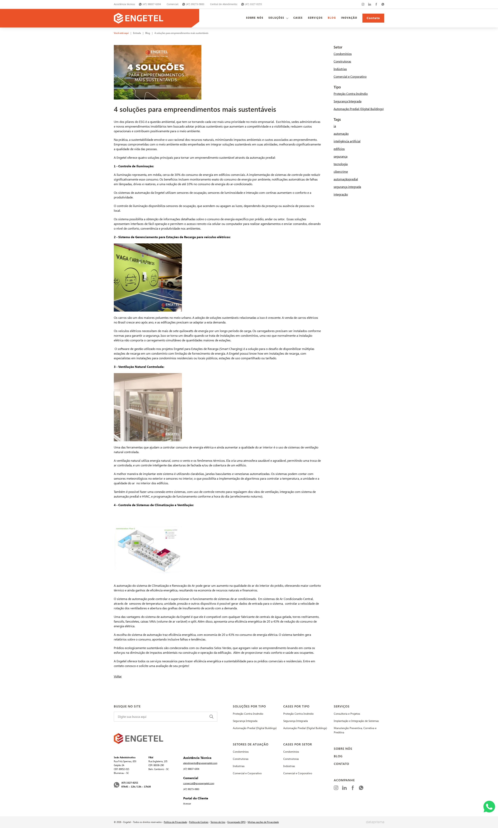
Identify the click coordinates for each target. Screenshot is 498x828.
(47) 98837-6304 (152, 4)
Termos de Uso (217, 822)
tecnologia (341, 164)
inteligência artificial (347, 141)
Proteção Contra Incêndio (351, 94)
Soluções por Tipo (249, 706)
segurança (340, 156)
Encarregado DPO (236, 822)
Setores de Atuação (250, 744)
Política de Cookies (198, 822)
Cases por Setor (297, 744)
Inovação (349, 17)
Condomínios (343, 54)
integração (341, 194)
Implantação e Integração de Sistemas (356, 721)
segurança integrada (347, 187)
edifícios (339, 149)
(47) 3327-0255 (253, 4)
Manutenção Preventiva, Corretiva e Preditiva (355, 730)
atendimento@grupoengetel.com (200, 763)
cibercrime (341, 172)
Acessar (187, 803)
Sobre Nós (254, 17)
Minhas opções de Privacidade (263, 822)
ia (335, 126)
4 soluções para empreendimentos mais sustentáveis (181, 33)
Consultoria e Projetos (347, 713)
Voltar (118, 676)
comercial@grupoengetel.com (198, 783)
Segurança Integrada (347, 101)
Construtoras (342, 61)
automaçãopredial (346, 179)
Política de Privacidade (175, 822)
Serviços (315, 17)
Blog (332, 17)
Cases (298, 17)
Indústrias (340, 69)
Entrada (137, 33)
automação (341, 134)
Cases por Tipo (296, 706)
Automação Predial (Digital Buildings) (359, 109)
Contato (373, 18)
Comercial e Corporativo (350, 76)
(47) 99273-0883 (195, 4)
